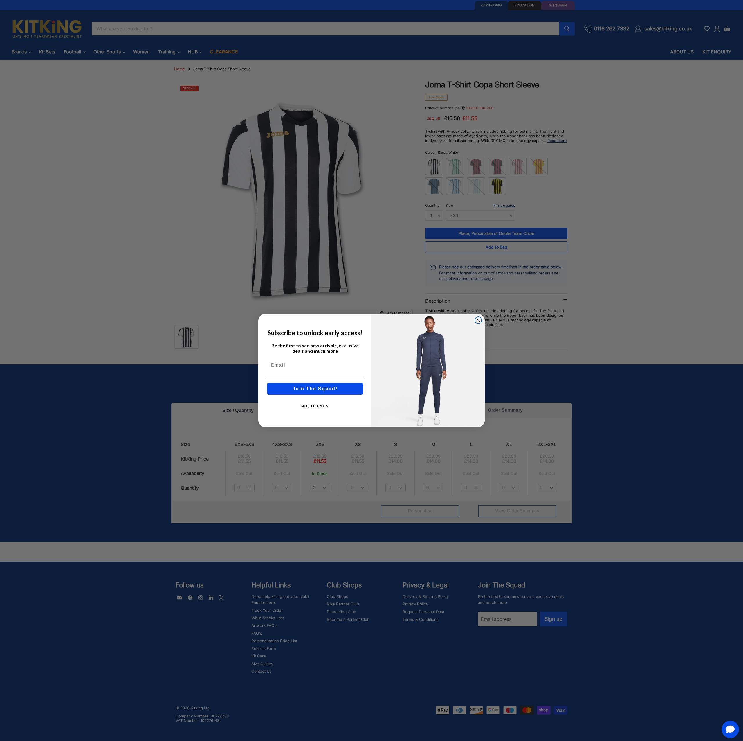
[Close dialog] (478, 320)
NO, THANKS (315, 406)
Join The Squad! (315, 388)
